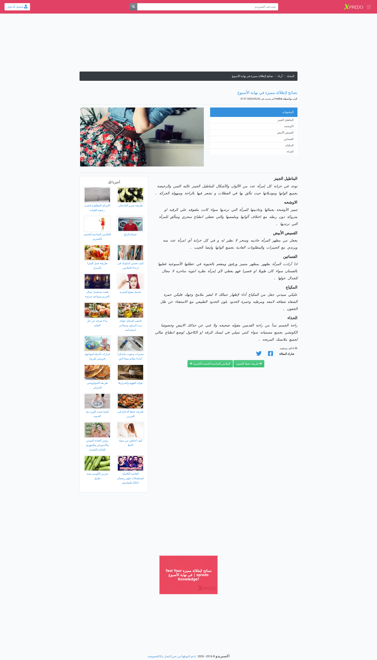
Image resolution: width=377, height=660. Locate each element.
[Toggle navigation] (369, 6)
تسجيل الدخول (15, 6)
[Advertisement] (188, 44)
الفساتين (289, 139)
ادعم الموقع (189, 656)
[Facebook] (270, 354)
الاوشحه (289, 126)
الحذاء (290, 151)
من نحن (176, 656)
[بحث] (133, 6)
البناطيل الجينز (285, 120)
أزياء (280, 76)
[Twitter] (259, 354)
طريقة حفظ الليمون (247, 363)
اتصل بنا (165, 656)
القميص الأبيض (285, 132)
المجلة (290, 76)
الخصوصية (153, 656)
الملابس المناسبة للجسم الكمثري (211, 363)
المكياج (289, 145)
